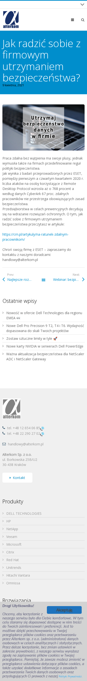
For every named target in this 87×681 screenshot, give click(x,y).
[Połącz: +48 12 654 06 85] (42, 428)
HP (8, 521)
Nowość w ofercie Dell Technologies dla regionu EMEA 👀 (44, 315)
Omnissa (13, 583)
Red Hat (12, 560)
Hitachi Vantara (18, 575)
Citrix (10, 552)
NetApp (12, 529)
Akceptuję (64, 610)
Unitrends (13, 567)
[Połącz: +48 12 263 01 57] (42, 434)
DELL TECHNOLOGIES (24, 513)
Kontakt (19, 477)
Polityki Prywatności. (70, 676)
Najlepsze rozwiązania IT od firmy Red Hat (25, 279)
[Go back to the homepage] (10, 19)
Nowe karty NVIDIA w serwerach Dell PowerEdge (44, 346)
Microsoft (14, 544)
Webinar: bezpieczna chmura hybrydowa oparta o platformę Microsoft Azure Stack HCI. (69, 279)
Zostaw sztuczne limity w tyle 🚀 (31, 338)
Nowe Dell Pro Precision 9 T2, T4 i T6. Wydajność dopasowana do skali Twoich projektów (45, 328)
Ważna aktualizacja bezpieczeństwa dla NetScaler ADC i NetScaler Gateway (45, 356)
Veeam (11, 536)
